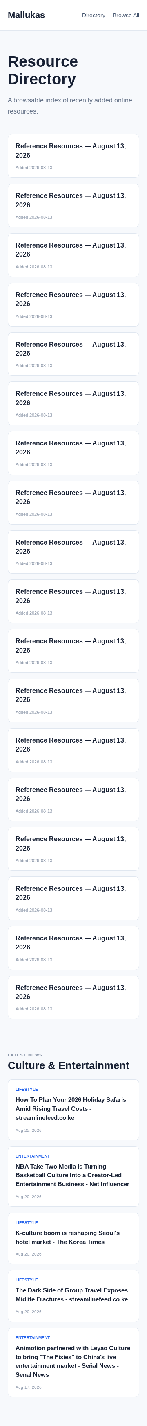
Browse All (126, 15)
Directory (93, 15)
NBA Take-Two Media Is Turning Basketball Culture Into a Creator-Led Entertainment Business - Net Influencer (72, 1175)
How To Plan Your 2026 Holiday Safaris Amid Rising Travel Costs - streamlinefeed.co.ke (71, 1108)
